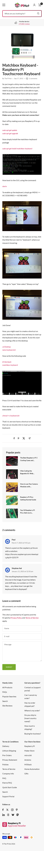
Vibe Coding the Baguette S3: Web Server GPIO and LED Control (28, 472)
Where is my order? (32, 710)
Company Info (8, 773)
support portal (24, 24)
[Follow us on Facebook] (3, 810)
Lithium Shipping (9, 751)
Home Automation (32, 769)
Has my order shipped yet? (29, 704)
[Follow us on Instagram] (12, 810)
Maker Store (29, 751)
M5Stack (28, 764)
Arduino (27, 760)
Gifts (26, 773)
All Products (7, 687)
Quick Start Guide (9, 787)
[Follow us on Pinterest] (17, 810)
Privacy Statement (9, 760)
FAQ (4, 778)
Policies (5, 764)
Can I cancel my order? (30, 696)
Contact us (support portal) (32, 689)
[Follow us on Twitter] (7, 809)
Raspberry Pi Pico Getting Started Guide (28, 498)
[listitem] (14, 438)
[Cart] (39, 4)
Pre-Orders (7, 755)
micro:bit (28, 755)
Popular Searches (9, 696)
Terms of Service (32, 618)
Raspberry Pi (29, 746)
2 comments (33, 78)
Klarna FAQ (7, 783)
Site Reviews (7, 705)
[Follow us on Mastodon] (17, 815)
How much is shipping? (29, 727)
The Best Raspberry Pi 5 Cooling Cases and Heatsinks (28, 459)
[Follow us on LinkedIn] (3, 815)
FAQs (4, 692)
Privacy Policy (16, 618)
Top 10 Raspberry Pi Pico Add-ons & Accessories (27, 511)
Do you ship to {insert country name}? (30, 718)
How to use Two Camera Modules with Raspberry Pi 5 (29, 485)
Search (5, 701)
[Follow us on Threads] (8, 815)
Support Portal (8, 796)
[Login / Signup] (34, 5)
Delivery (5, 746)
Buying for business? (32, 733)
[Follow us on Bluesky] (13, 815)
